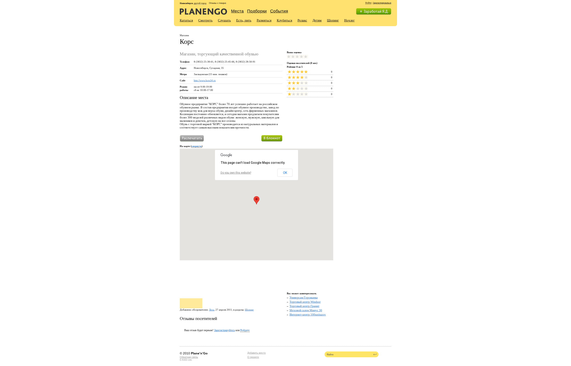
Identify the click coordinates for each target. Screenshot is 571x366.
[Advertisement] (365, 60)
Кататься (186, 20)
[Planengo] (203, 11)
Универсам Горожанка (304, 297)
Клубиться (284, 20)
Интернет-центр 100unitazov (308, 314)
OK (285, 173)
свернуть (197, 146)
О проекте (253, 357)
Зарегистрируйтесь (224, 330)
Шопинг (333, 20)
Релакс (302, 20)
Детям (317, 20)
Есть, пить (243, 20)
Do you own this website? (236, 172)
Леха (211, 309)
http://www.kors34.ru (205, 80)
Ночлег (349, 20)
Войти (368, 3)
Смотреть (205, 20)
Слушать (224, 20)
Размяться (264, 20)
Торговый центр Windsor (305, 301)
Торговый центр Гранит (304, 306)
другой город (200, 3)
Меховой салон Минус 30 (306, 310)
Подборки (257, 11)
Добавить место (256, 352)
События (279, 11)
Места (237, 11)
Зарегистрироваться (382, 3)
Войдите (245, 330)
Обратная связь (189, 357)
